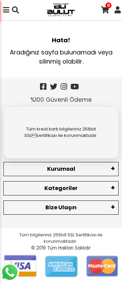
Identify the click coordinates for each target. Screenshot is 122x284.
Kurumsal (61, 169)
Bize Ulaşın (61, 207)
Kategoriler (61, 188)
